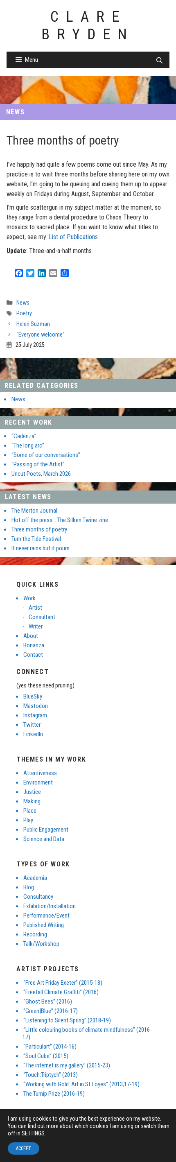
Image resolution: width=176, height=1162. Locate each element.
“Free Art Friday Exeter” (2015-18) (62, 982)
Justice (32, 792)
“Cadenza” (23, 436)
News (15, 112)
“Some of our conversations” (45, 455)
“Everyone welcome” (40, 334)
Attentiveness (40, 773)
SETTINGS (33, 1133)
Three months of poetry (39, 529)
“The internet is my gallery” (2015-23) (66, 1065)
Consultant (42, 617)
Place (29, 810)
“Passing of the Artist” (38, 464)
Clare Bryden (87, 25)
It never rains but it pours (40, 548)
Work (29, 598)
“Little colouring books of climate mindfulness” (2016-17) (87, 1033)
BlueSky (32, 696)
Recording (35, 934)
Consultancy (38, 896)
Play (28, 820)
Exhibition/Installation (49, 906)
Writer (36, 626)
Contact (33, 654)
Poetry (24, 313)
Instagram (35, 715)
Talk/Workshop (41, 943)
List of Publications (73, 237)
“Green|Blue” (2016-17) (50, 1011)
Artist (35, 607)
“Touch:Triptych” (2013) (50, 1074)
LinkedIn (33, 734)
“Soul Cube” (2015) (45, 1056)
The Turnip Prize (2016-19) (54, 1093)
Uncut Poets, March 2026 (41, 473)
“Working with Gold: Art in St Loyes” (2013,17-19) (81, 1084)
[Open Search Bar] (159, 61)
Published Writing (43, 925)
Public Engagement (45, 829)
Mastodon (35, 706)
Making (32, 801)
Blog (28, 887)
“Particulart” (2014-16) (50, 1046)
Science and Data (43, 839)
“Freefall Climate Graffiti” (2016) (61, 992)
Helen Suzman (33, 324)
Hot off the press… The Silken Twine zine (59, 520)
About (30, 636)
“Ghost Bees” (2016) (47, 1001)
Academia (35, 878)
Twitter (32, 724)
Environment (38, 782)
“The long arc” (27, 445)
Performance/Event (46, 915)
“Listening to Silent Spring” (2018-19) (67, 1020)
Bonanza (33, 645)
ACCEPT (23, 1148)
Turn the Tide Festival (36, 539)
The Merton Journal (34, 510)
